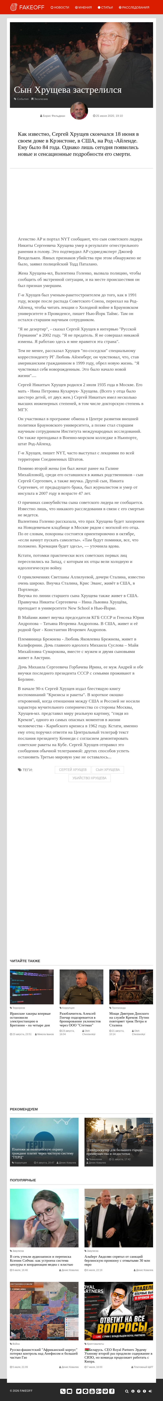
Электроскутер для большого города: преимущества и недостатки (114, 1152)
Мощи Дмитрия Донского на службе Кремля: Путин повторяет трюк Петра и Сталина (129, 1019)
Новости (61, 7)
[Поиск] (127, 1391)
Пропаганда (119, 1008)
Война (16, 1344)
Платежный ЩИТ (143, 1367)
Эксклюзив (41, 98)
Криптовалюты (95, 1344)
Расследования (135, 7)
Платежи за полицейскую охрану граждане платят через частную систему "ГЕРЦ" (43, 1153)
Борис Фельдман (54, 115)
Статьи (106, 7)
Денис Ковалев (67, 1162)
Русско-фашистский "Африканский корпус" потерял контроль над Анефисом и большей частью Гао (44, 1354)
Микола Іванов (45, 1034)
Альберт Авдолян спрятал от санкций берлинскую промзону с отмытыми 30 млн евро (117, 1260)
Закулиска (18, 1251)
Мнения (85, 7)
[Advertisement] (81, 202)
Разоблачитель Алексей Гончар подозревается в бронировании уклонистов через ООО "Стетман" (80, 1019)
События (23, 98)
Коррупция (68, 1008)
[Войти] (150, 1391)
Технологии (95, 1159)
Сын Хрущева (108, 769)
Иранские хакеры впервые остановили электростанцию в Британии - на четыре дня (30, 1019)
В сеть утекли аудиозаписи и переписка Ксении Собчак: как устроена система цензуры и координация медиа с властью (41, 1260)
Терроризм (19, 1008)
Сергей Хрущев (73, 769)
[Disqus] (81, 902)
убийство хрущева (90, 778)
